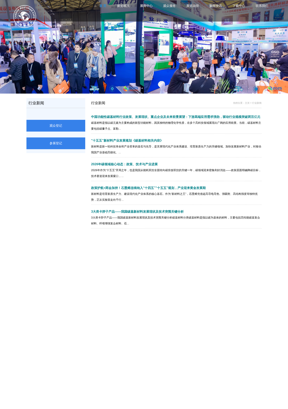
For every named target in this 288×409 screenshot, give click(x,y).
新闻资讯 (215, 5)
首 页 (102, 5)
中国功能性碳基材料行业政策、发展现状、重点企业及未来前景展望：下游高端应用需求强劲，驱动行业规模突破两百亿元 (175, 116)
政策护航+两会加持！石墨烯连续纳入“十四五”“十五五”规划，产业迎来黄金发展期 (148, 188)
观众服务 (169, 5)
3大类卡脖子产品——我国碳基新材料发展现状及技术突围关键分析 (137, 211)
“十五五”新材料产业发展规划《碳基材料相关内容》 (127, 140)
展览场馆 (192, 5)
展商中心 (146, 5)
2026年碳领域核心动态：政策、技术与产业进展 (124, 164)
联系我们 (262, 5)
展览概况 (123, 5)
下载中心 (239, 5)
